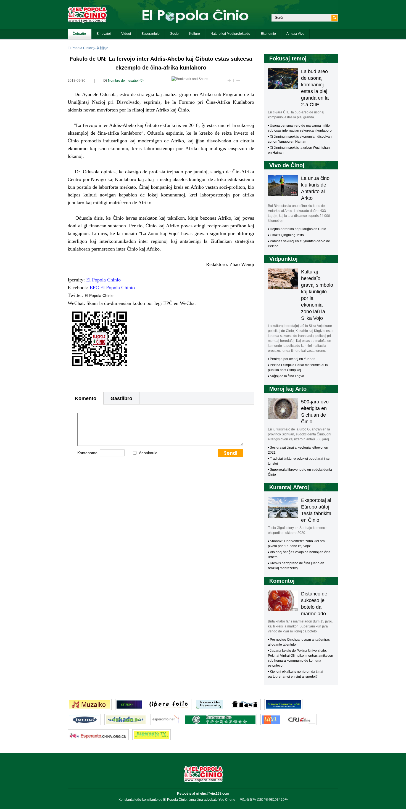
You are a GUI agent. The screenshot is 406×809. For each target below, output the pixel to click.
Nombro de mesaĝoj (123, 81)
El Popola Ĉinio (79, 48)
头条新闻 (99, 48)
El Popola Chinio (99, 295)
